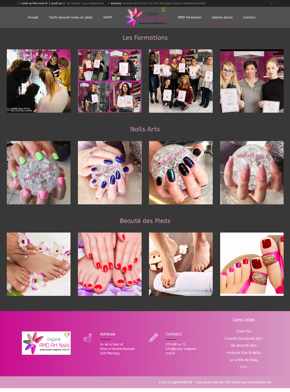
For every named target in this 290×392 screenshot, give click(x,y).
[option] (38, 81)
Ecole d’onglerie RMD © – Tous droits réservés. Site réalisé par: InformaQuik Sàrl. (215, 382)
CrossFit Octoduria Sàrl (244, 339)
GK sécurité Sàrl (244, 346)
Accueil (33, 17)
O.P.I (243, 367)
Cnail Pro (243, 331)
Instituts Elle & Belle (244, 353)
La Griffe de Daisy (243, 360)
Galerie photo (222, 17)
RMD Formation (189, 17)
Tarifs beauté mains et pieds (71, 17)
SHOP (107, 17)
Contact (249, 17)
